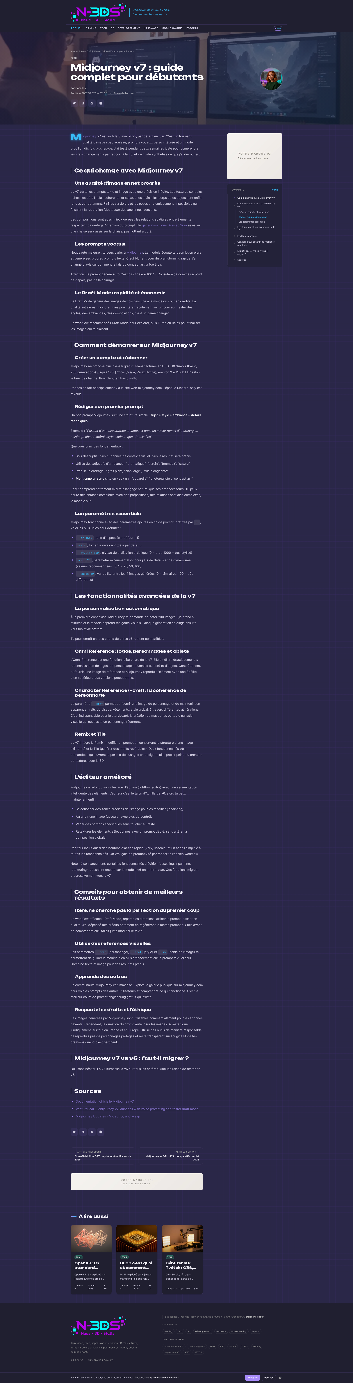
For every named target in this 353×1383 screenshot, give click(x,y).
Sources (241, 259)
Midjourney (89, 136)
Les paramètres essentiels (252, 222)
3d (112, 28)
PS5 (222, 1346)
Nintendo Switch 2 (174, 1346)
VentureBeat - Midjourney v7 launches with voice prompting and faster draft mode (137, 1109)
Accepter (252, 1377)
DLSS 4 (244, 1346)
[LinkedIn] (83, 103)
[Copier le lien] (100, 103)
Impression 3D (172, 1352)
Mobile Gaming (172, 28)
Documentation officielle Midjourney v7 (105, 1101)
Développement (129, 28)
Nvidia (232, 1346)
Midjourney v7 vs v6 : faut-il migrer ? (252, 252)
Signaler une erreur (253, 1317)
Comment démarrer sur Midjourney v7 (256, 205)
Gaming (91, 28)
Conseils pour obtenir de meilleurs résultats (256, 243)
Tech (103, 28)
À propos (77, 1360)
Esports (192, 28)
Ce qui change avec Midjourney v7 (256, 197)
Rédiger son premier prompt (253, 217)
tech (74, 58)
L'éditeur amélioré (247, 236)
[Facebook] (92, 103)
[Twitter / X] (74, 103)
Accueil (76, 28)
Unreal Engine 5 (197, 1346)
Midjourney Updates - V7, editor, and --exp (108, 1116)
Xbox (212, 1346)
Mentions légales (101, 1360)
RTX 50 (198, 1352)
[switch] (278, 28)
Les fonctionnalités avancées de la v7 (256, 229)
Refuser (268, 1377)
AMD (187, 1352)
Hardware (151, 28)
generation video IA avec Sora (164, 225)
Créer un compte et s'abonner (254, 212)
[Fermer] (280, 1378)
